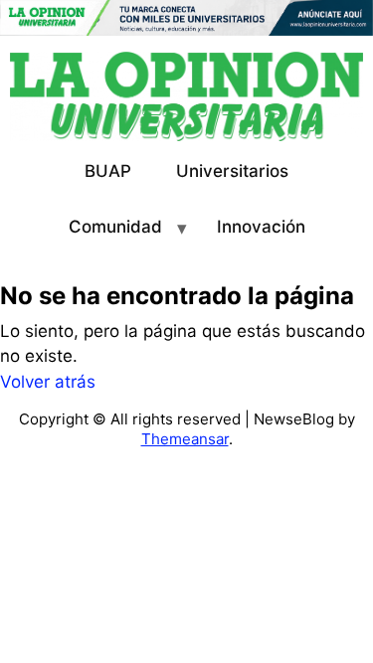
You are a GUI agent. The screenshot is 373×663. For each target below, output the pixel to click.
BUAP (108, 171)
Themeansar (185, 438)
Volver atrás (47, 382)
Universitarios (232, 171)
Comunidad (115, 227)
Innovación (261, 227)
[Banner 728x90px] (186, 17)
